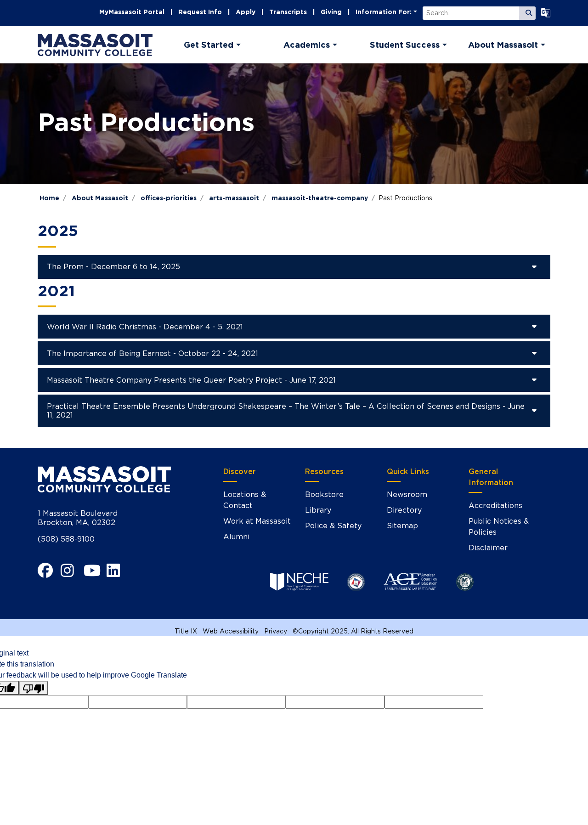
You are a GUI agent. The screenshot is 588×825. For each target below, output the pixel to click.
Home (49, 198)
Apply (245, 12)
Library (318, 510)
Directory (404, 510)
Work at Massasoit (257, 521)
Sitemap (402, 525)
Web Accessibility (231, 631)
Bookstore (324, 494)
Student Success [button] (405, 45)
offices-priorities (169, 198)
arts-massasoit (234, 198)
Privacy (275, 631)
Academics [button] (306, 45)
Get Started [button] (208, 45)
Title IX (186, 631)
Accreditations (495, 505)
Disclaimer (488, 547)
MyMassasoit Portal (131, 12)
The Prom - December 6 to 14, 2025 (113, 266)
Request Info (200, 12)
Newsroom (407, 494)
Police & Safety (333, 525)
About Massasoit (100, 198)
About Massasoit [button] (503, 45)
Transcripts (288, 12)
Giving (331, 12)
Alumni (236, 536)
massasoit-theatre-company (319, 198)
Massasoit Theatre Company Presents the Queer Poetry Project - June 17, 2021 (191, 380)
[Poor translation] (33, 688)
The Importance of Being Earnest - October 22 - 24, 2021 (152, 353)
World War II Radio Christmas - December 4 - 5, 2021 (145, 326)
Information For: (384, 12)
